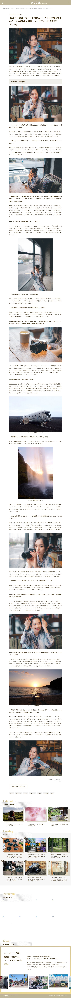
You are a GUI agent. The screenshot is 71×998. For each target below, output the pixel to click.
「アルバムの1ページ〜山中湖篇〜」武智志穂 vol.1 (36, 825)
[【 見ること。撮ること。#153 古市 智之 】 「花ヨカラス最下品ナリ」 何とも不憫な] (60, 907)
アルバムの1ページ (16, 71)
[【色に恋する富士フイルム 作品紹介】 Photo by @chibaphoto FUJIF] (11, 907)
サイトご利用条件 (57, 995)
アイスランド (12, 384)
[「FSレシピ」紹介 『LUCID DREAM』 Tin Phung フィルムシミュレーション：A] (11, 924)
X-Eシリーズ (33, 793)
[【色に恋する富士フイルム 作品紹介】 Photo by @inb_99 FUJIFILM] (44, 924)
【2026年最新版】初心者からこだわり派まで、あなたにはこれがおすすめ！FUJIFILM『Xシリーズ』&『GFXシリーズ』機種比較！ (14, 856)
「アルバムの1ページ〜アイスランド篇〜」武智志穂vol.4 (14, 825)
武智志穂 (46, 793)
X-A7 (12, 793)
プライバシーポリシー (64, 995)
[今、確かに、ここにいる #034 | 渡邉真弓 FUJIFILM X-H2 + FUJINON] (60, 924)
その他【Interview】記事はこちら (18, 786)
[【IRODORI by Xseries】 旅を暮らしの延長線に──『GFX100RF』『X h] (27, 924)
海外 (52, 793)
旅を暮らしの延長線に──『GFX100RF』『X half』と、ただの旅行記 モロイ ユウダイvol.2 (59, 856)
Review (7, 852)
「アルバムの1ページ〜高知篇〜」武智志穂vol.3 (59, 825)
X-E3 (26, 793)
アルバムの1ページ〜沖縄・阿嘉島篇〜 (35, 705)
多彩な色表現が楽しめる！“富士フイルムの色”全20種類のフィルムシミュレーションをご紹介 (36, 856)
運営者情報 (51, 995)
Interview (7, 8)
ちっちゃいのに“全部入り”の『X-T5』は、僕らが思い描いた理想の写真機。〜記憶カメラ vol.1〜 (36, 879)
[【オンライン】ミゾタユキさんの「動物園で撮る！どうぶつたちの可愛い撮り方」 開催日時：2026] (27, 907)
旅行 (40, 793)
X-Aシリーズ (18, 793)
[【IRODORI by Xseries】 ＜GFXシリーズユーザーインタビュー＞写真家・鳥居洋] (44, 907)
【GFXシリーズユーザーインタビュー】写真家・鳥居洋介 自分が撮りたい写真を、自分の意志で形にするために (59, 879)
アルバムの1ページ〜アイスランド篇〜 (35, 432)
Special (29, 852)
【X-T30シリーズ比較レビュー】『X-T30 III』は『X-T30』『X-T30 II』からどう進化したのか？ (14, 879)
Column (7, 822)
